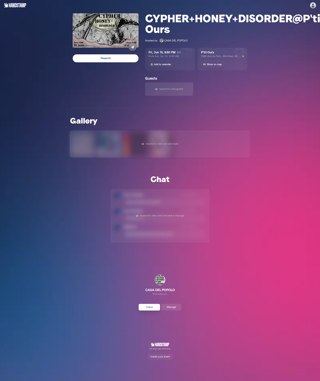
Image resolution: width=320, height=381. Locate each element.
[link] (160, 285)
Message (171, 307)
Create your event (160, 356)
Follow (149, 307)
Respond (106, 58)
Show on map (214, 64)
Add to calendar (162, 64)
